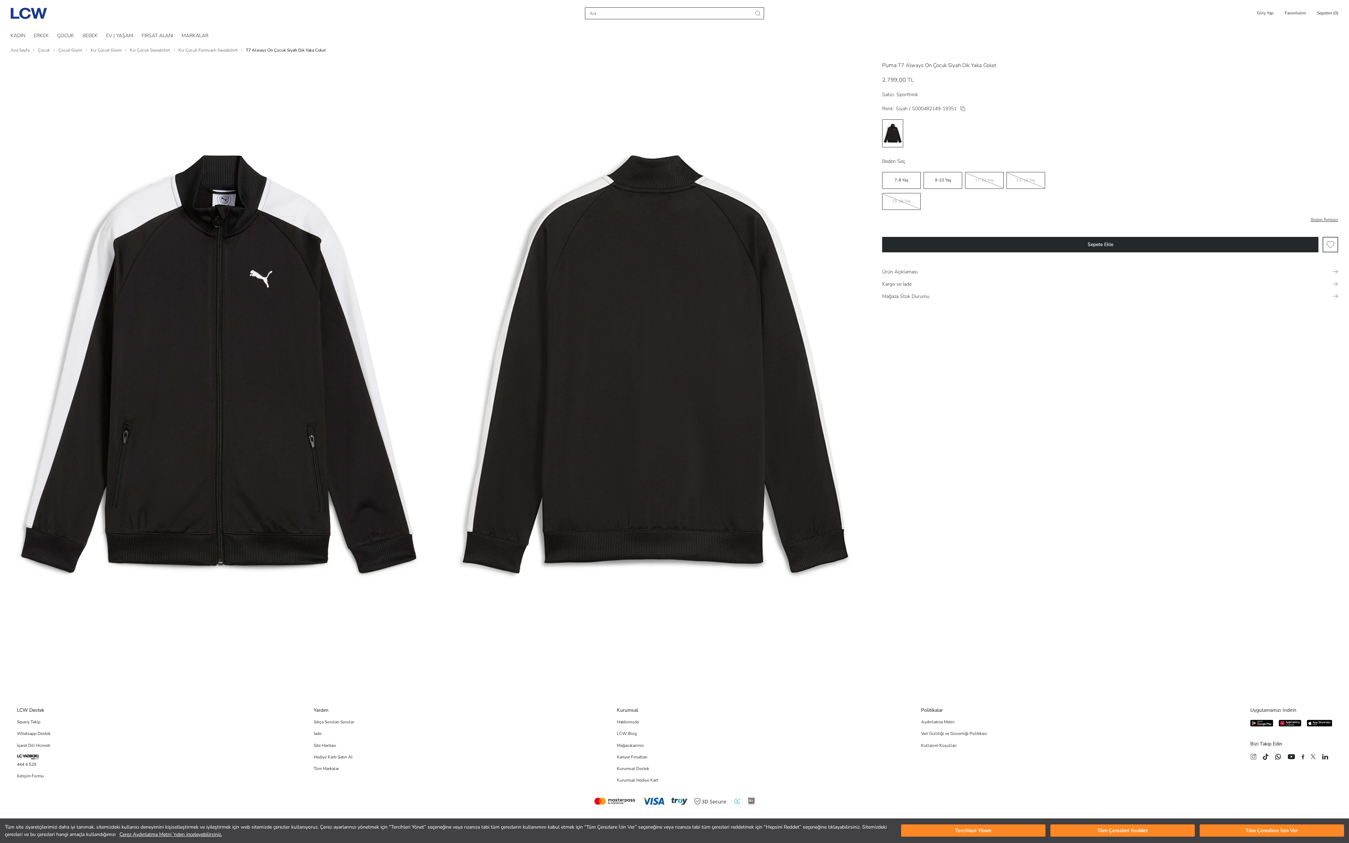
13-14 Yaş (1025, 180)
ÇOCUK (65, 35)
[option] (892, 133)
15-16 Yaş (901, 201)
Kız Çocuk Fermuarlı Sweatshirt (207, 50)
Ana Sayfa (20, 50)
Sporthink (907, 94)
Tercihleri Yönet (973, 831)
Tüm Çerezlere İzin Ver (1272, 831)
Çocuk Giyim (70, 50)
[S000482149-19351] (962, 108)
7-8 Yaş (901, 180)
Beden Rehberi (1324, 220)
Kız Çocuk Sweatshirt (150, 50)
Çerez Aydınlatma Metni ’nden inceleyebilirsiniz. (170, 834)
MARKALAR (195, 35)
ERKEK (41, 35)
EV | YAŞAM (119, 35)
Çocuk (44, 50)
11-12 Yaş (984, 180)
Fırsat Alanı (157, 35)
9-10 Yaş (943, 180)
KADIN (18, 35)
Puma (889, 65)
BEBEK (90, 35)
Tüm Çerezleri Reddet (1122, 831)
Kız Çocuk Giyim (106, 50)
